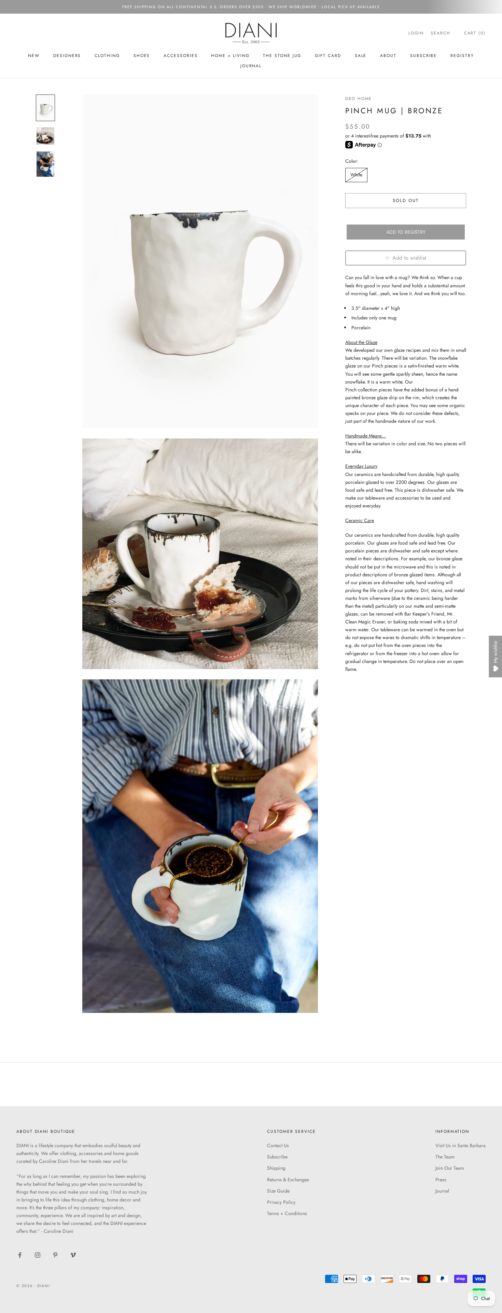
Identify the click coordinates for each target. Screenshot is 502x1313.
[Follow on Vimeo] (73, 1255)
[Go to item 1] (45, 108)
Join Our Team (449, 1168)
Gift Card (328, 56)
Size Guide (278, 1190)
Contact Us (278, 1145)
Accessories (180, 56)
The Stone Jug (282, 56)
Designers (67, 56)
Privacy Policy (281, 1202)
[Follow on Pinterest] (55, 1255)
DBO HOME (358, 99)
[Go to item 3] (45, 164)
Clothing (107, 56)
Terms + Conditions (287, 1213)
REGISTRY (462, 56)
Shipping (276, 1168)
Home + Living (230, 56)
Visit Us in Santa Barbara (460, 1145)
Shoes (142, 56)
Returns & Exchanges (288, 1179)
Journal (251, 66)
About (388, 56)
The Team (445, 1156)
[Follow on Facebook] (19, 1255)
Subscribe (277, 1156)
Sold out (406, 200)
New (34, 56)
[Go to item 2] (45, 136)
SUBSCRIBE (423, 56)
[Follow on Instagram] (37, 1255)
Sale (361, 56)
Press (440, 1179)
